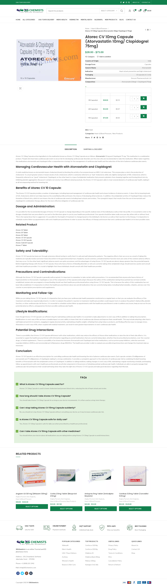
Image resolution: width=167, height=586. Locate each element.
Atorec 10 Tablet (22, 230)
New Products (117, 133)
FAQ (110, 557)
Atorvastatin (100, 156)
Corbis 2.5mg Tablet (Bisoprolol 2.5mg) (63, 495)
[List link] (31, 557)
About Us (134, 545)
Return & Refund (114, 565)
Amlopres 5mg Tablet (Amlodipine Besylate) (99, 495)
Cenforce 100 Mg (91, 545)
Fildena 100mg (90, 561)
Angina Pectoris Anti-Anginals (25, 497)
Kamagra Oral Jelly (91, 565)
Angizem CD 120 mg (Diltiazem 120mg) (31, 494)
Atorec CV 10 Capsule (24, 238)
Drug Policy (112, 549)
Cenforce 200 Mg (91, 549)
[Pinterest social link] (97, 137)
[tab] (71, 148)
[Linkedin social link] (100, 137)
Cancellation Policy (115, 561)
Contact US (135, 549)
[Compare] (46, 463)
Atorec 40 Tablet (22, 235)
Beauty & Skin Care (69, 565)
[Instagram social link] (126, 2)
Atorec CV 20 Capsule (24, 240)
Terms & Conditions (115, 553)
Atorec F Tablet (21, 245)
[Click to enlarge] (20, 88)
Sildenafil (65, 545)
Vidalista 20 (89, 553)
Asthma (65, 557)
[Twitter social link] (123, 2)
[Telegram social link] (103, 137)
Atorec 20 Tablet (22, 232)
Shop (133, 553)
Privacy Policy (113, 545)
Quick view (46, 468)
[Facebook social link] (121, 2)
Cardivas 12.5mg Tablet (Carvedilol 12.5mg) (133, 495)
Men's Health (66, 549)
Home (87, 28)
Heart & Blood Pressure (99, 28)
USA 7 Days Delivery (69, 553)
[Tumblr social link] (129, 2)
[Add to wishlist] (46, 473)
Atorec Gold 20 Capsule (24, 243)
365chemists (20, 549)
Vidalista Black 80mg (92, 557)
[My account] (130, 11)
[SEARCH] (122, 10)
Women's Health (68, 561)
